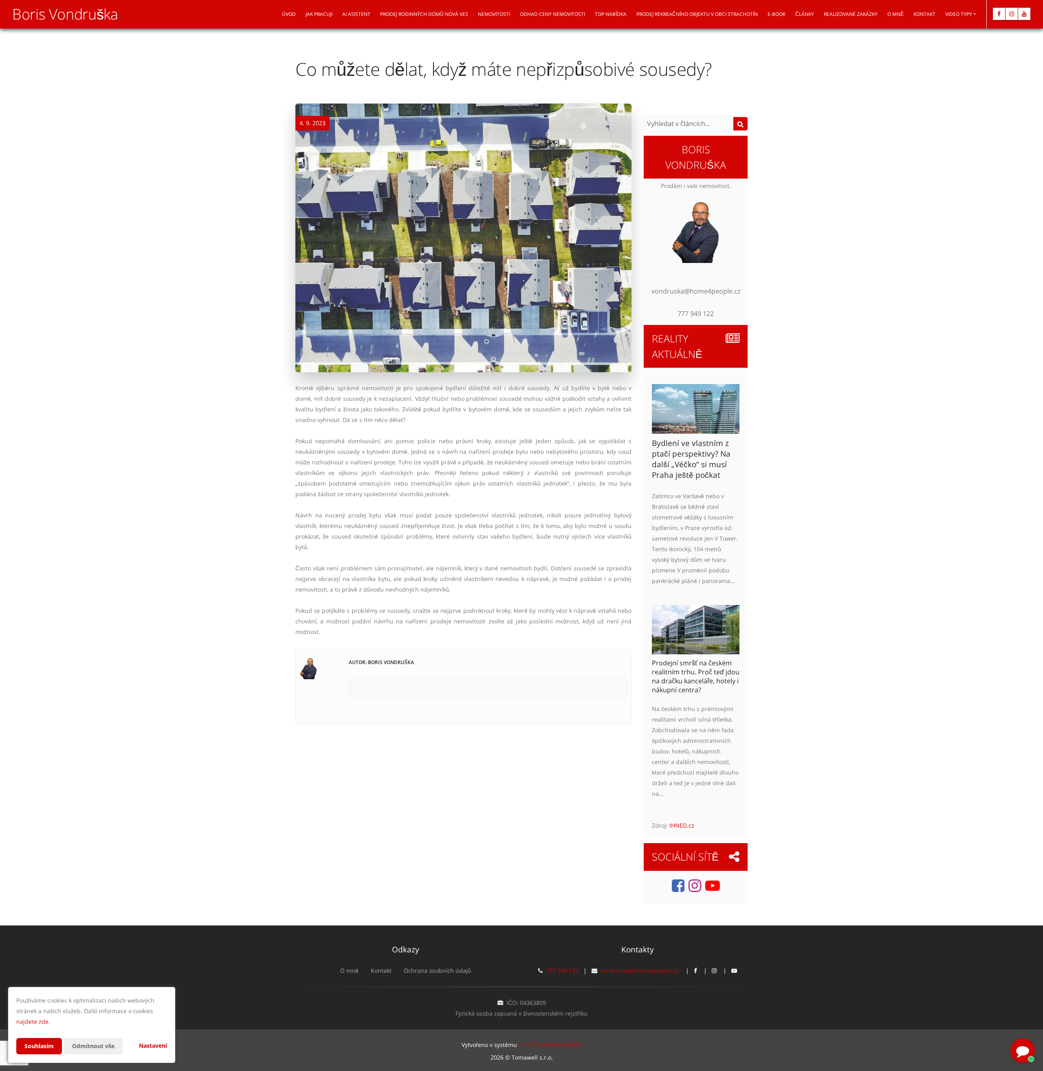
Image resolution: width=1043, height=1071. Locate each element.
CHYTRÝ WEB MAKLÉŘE (550, 1045)
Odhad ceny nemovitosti (552, 14)
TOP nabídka (611, 14)
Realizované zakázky (851, 14)
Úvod (289, 14)
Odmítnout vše (93, 1046)
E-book (777, 14)
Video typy (958, 14)
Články (804, 14)
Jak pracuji (319, 14)
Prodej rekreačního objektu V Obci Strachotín (697, 14)
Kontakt (924, 14)
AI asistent (356, 14)
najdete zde (32, 1021)
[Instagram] (1012, 14)
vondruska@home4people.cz (640, 970)
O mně (895, 14)
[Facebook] (999, 14)
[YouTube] (1024, 14)
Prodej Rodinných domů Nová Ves (424, 14)
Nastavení (153, 1045)
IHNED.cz (681, 825)
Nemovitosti (494, 14)
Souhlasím (39, 1046)
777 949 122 (562, 970)
